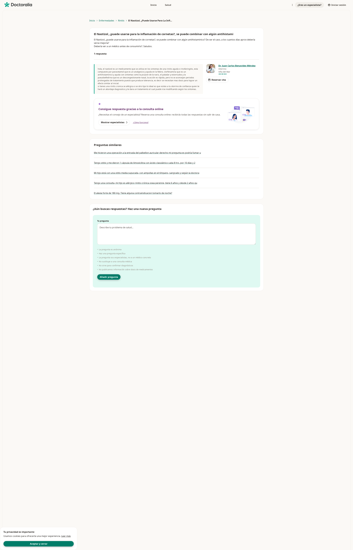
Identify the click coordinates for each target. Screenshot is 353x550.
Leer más (66, 536)
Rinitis (121, 20)
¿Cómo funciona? (141, 122)
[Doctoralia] (18, 4)
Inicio (92, 20)
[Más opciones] (292, 5)
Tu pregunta (103, 221)
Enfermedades (106, 20)
